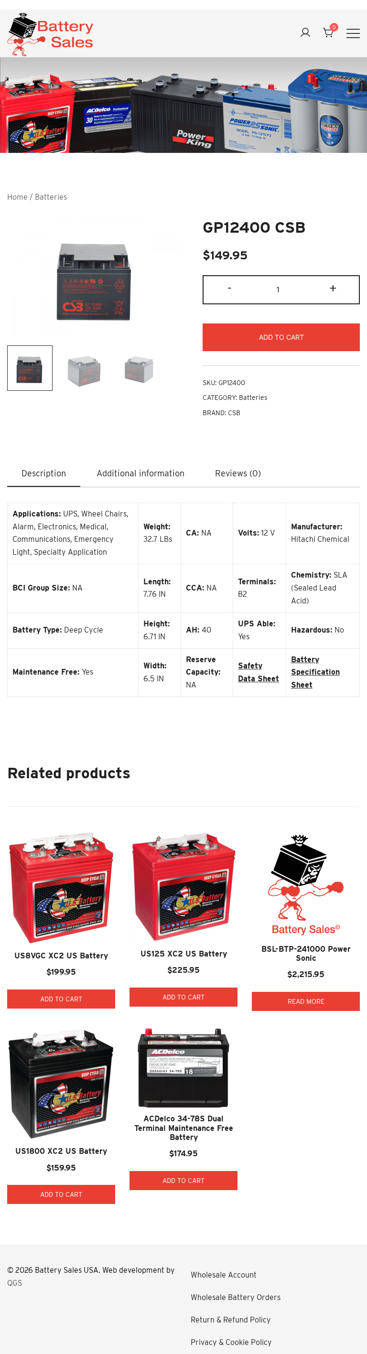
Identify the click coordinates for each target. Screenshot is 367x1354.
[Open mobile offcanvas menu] (353, 33)
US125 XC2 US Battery (183, 953)
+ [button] (333, 288)
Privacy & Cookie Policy (231, 1342)
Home (17, 197)
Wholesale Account (224, 1274)
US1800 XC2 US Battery (61, 1151)
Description (44, 473)
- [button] (229, 288)
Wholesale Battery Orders (236, 1297)
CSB (234, 413)
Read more (306, 1001)
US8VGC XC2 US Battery (61, 955)
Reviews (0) (238, 473)
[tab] (43, 474)
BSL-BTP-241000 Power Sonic (306, 954)
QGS (14, 1283)
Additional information (140, 473)
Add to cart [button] (61, 999)
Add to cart (281, 337)
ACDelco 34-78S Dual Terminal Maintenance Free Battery (183, 1127)
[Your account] (305, 33)
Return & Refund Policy (231, 1319)
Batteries (51, 197)
